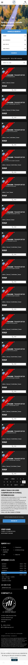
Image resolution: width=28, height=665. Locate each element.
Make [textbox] (4, 36)
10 (23, 482)
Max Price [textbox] (6, 48)
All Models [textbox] (6, 40)
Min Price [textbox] (6, 44)
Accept (14, 660)
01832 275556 (20, 507)
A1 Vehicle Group (19, 550)
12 (7, 485)
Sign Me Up (14, 520)
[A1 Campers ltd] (14, 2)
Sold (4, 554)
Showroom (18, 547)
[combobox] (14, 36)
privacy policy (19, 633)
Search (14, 53)
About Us (17, 554)
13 (11, 485)
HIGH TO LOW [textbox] (7, 63)
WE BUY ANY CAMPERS (6, 551)
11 (4, 485)
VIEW (15, 90)
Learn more (14, 657)
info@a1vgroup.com (8, 627)
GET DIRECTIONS (6, 585)
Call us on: (10, 512)
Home (4, 547)
